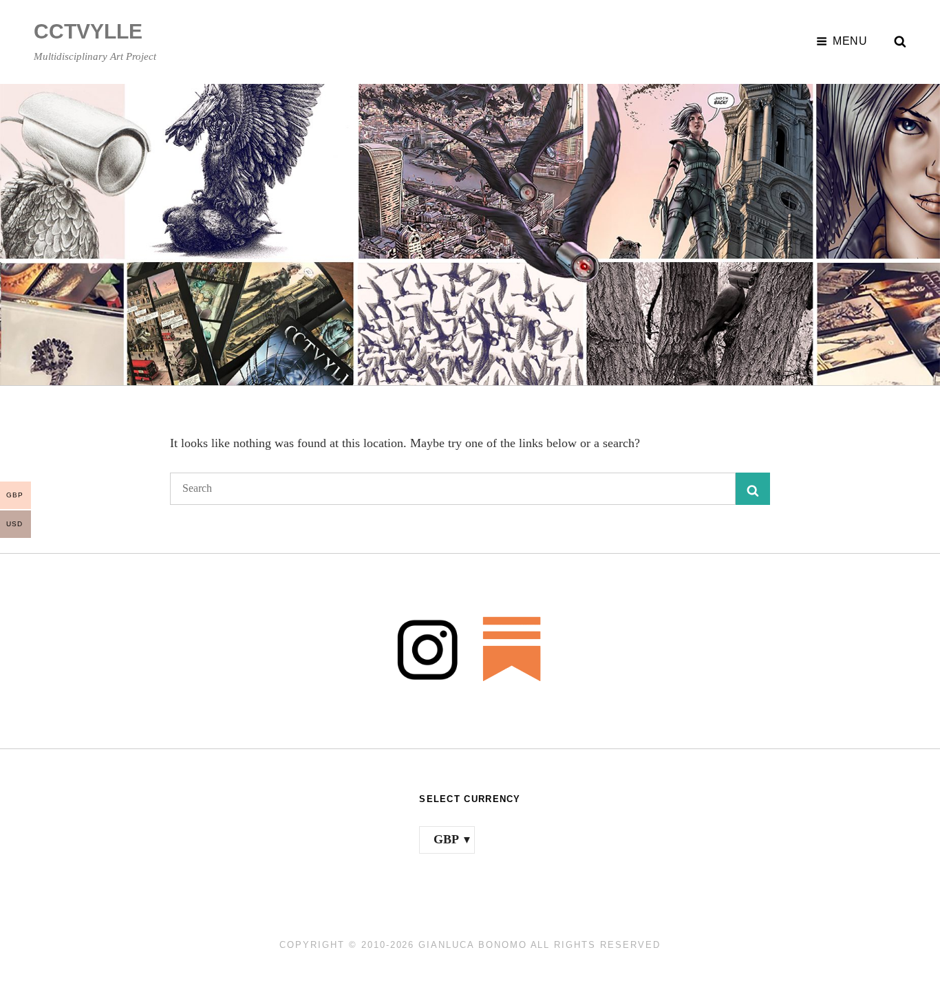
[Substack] (512, 648)
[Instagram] (428, 648)
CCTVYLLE (88, 31)
